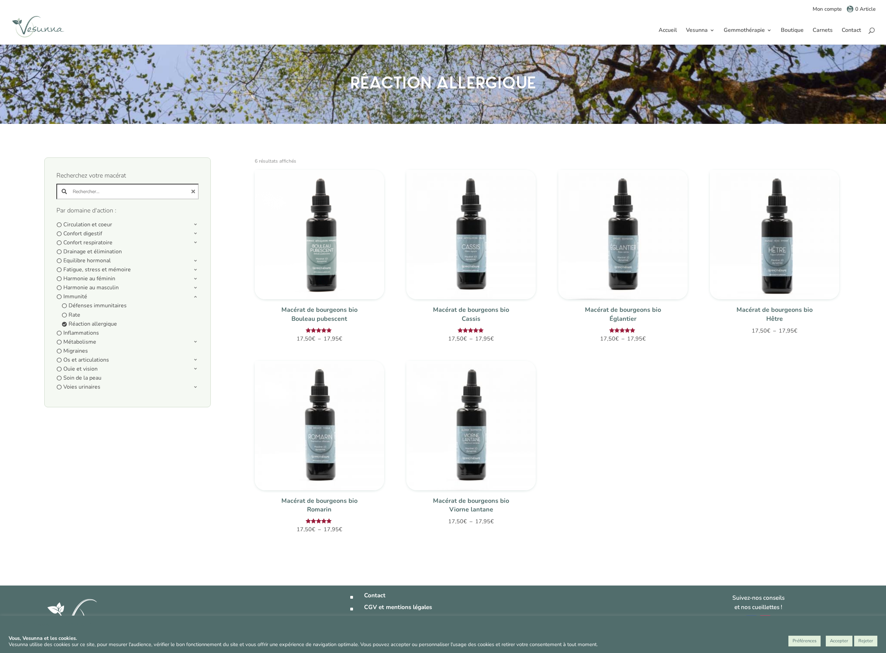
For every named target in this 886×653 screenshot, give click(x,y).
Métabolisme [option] (79, 342)
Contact (851, 31)
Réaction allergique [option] (93, 324)
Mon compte (827, 9)
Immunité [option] (75, 296)
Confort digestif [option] (82, 233)
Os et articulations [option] (86, 360)
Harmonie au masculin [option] (91, 287)
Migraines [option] (75, 351)
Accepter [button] (839, 641)
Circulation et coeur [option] (87, 224)
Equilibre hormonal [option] (87, 260)
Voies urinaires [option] (81, 387)
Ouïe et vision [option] (80, 369)
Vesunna (697, 31)
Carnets (823, 31)
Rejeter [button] (865, 641)
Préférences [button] (804, 641)
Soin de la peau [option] (82, 378)
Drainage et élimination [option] (92, 251)
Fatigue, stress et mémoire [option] (97, 269)
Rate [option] (74, 315)
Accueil (668, 31)
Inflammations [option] (81, 333)
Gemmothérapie (744, 31)
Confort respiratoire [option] (87, 242)
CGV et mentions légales (398, 607)
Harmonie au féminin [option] (89, 278)
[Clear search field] (194, 191)
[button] (127, 224)
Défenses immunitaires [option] (98, 305)
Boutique (792, 31)
